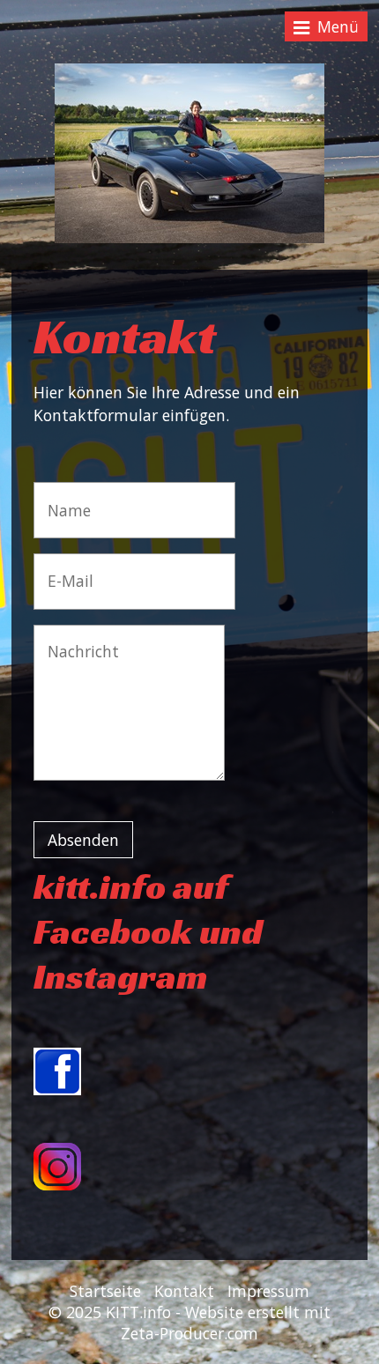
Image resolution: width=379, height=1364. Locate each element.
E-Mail (64, 569)
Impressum (268, 1290)
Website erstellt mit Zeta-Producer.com (226, 1322)
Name (64, 498)
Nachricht (74, 641)
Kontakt (184, 1290)
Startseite (105, 1290)
